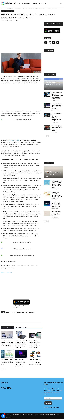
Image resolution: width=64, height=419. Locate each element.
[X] (16, 48)
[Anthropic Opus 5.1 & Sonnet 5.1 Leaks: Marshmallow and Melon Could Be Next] (47, 193)
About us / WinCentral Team (26, 414)
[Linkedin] (28, 48)
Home (2, 8)
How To (40, 3)
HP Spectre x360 (14, 140)
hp (26, 312)
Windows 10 (31, 312)
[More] (40, 48)
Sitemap (47, 414)
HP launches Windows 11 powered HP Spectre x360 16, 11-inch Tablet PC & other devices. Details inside (21, 344)
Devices (14, 312)
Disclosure (52, 414)
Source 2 (9, 272)
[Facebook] (13, 48)
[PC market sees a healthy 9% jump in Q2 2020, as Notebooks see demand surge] (7, 354)
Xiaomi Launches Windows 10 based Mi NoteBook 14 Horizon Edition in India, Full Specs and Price (20, 363)
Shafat (4, 20)
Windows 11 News (26, 3)
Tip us (36, 414)
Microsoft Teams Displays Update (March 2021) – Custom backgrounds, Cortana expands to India (35, 344)
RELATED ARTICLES (7, 327)
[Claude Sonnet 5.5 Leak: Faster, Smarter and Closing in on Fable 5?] (47, 213)
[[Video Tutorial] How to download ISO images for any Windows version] (47, 127)
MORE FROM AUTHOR (20, 327)
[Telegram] (36, 48)
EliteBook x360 (20, 312)
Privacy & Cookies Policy (13, 414)
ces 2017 (8, 312)
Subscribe (48, 403)
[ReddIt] (32, 48)
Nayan (46, 88)
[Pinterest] (20, 48)
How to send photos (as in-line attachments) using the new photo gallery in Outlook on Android (57, 95)
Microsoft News (9, 8)
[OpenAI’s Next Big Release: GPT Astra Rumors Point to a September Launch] (47, 203)
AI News (35, 3)
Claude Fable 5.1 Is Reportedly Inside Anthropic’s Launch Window (53, 172)
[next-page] (5, 369)
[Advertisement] (21, 34)
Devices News (18, 8)
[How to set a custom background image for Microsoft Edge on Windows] (47, 105)
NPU (45, 3)
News (19, 3)
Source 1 (3, 272)
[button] (61, 3)
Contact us (41, 414)
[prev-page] (2, 369)
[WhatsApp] (24, 48)
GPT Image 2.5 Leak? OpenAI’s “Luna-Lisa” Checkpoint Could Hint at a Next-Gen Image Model (57, 184)
